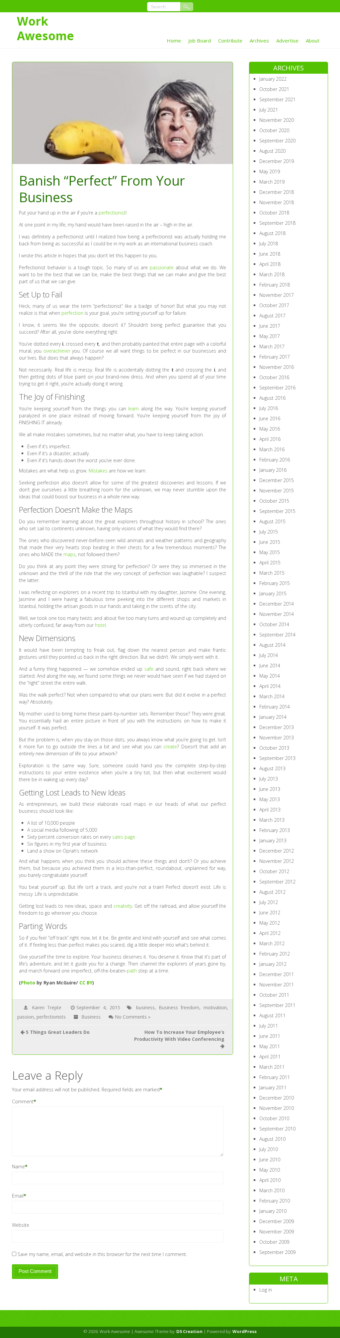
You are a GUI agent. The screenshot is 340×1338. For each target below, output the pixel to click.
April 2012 (270, 933)
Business (91, 1017)
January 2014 (273, 717)
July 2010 (268, 1149)
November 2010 (276, 1108)
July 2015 (268, 532)
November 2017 (276, 295)
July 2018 (268, 243)
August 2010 (272, 1139)
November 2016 (276, 367)
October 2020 (274, 130)
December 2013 (276, 727)
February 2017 (274, 357)
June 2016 (269, 418)
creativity (123, 906)
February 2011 (274, 1077)
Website (20, 1225)
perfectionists (51, 1017)
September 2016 (277, 387)
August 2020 (272, 151)
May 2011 (269, 1046)
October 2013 (274, 748)
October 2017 (274, 305)
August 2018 (272, 233)
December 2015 (276, 480)
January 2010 (273, 1211)
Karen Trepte (46, 1007)
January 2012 (273, 964)
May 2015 (269, 552)
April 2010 (270, 1180)
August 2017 (272, 315)
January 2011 (273, 1087)
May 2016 (269, 429)
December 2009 (276, 1221)
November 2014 (276, 614)
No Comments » (132, 1017)
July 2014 (268, 655)
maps (69, 554)
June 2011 (269, 1036)
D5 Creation (189, 1331)
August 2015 (272, 521)
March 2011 (272, 1067)
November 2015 (276, 490)
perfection (72, 313)
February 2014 (274, 707)
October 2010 (274, 1118)
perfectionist (112, 212)
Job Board (199, 40)
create (170, 746)
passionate (162, 267)
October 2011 (274, 995)
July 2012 (268, 902)
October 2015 (274, 501)
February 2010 (274, 1201)
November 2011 (276, 984)
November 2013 (276, 737)
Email (18, 1196)
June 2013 (269, 789)
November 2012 (276, 861)
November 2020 (276, 120)
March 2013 (272, 820)
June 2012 (269, 912)
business (145, 1007)
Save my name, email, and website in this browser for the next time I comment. (102, 1254)
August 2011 (272, 1015)
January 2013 (273, 840)
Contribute (230, 40)
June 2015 (269, 542)
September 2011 (277, 1005)
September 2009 (277, 1252)
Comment (23, 1101)
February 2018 (274, 285)
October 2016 (274, 377)
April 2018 (270, 264)
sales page (123, 837)
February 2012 (274, 954)
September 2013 (277, 758)
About (312, 40)
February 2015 (274, 583)
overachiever (56, 351)
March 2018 (272, 274)
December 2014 (276, 604)
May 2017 (269, 336)
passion (25, 1017)
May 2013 (269, 799)
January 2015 (273, 593)
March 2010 (272, 1190)
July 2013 (268, 779)
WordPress (244, 1331)
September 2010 (277, 1129)
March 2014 (272, 696)
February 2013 (274, 830)
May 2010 (269, 1170)
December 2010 (276, 1098)
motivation (215, 1007)
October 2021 (274, 89)
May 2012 (269, 923)
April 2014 (270, 686)
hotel (100, 625)
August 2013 (272, 768)
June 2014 (269, 665)
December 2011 (276, 974)
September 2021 (277, 99)
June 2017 (269, 326)
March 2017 (272, 346)
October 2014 (274, 624)
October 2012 (274, 871)
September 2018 (277, 223)
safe (148, 669)
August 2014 (272, 645)
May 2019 (269, 171)
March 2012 (272, 943)
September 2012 (277, 881)
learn (133, 408)
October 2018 (274, 212)
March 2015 (272, 573)
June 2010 (269, 1159)
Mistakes (98, 470)
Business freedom (179, 1007)
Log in (265, 1290)
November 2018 (276, 202)
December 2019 (276, 161)
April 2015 (270, 562)
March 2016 (272, 449)
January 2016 (273, 470)
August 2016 (272, 398)
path (132, 970)
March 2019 (272, 182)
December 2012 (276, 851)
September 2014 (277, 634)
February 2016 (274, 460)
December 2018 (276, 192)
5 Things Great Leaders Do (58, 1032)
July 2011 (268, 1026)
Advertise (287, 40)
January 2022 (273, 79)
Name (18, 1166)
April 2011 (270, 1056)
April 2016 (270, 439)
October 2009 (274, 1242)
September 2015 (277, 511)
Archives (259, 40)
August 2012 (272, 892)
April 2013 (270, 809)
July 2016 (268, 408)
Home (174, 40)
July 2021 (268, 110)
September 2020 (277, 140)
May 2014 (269, 676)
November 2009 (276, 1231)
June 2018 (269, 254)
